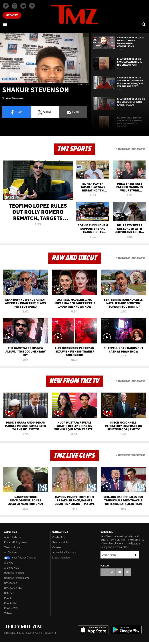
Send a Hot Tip (60, 542)
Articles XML (11, 567)
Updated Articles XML (16, 577)
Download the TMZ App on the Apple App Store (93, 629)
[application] (44, 58)
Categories (10, 582)
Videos (8, 613)
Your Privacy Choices (23, 557)
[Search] (144, 24)
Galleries (9, 593)
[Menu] (5, 24)
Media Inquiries (61, 557)
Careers (57, 547)
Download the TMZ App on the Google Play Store (126, 629)
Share (19, 112)
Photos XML (11, 608)
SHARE (47, 112)
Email (75, 112)
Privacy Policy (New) (16, 542)
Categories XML (13, 588)
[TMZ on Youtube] (23, 6)
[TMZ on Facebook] (6, 6)
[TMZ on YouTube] (119, 572)
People (8, 598)
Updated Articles (14, 572)
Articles (8, 562)
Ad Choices (10, 552)
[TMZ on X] (14, 6)
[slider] (44, 82)
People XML (11, 603)
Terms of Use (12, 547)
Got (12, 15)
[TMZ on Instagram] (32, 6)
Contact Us (59, 537)
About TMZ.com (13, 537)
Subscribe (135, 554)
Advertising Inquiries (64, 552)
